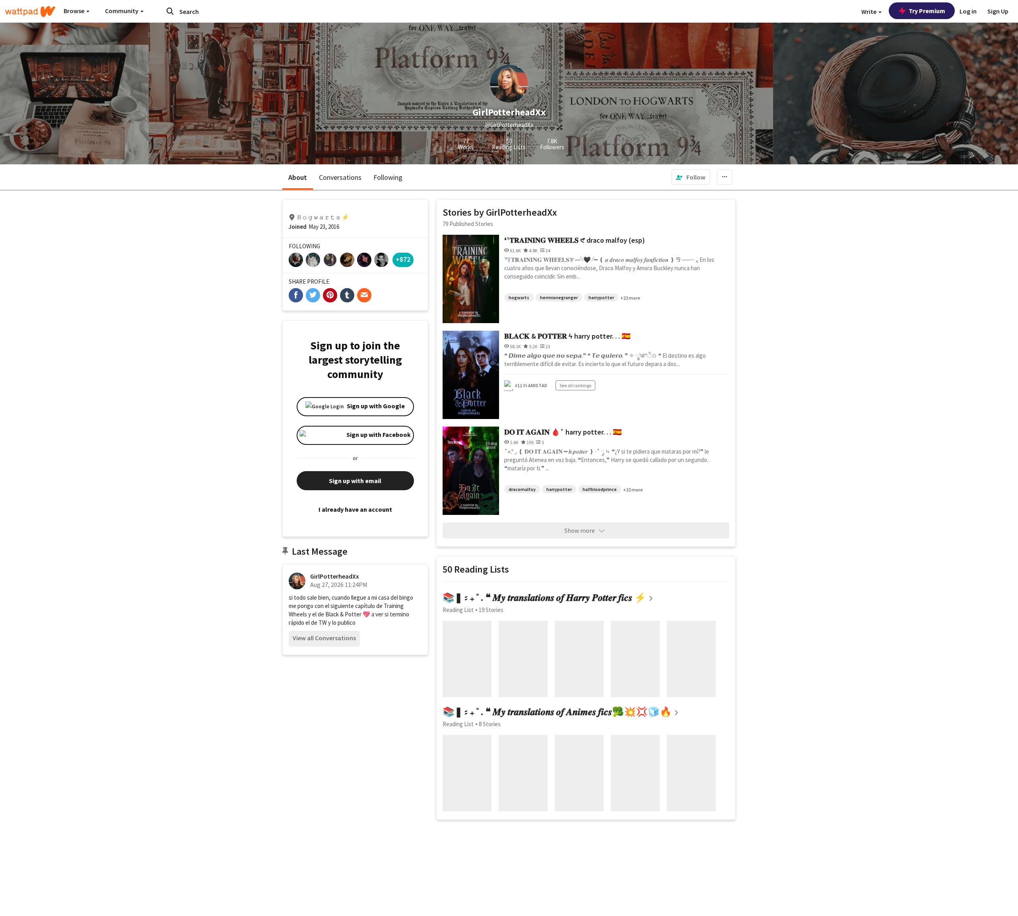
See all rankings (575, 385)
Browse (74, 11)
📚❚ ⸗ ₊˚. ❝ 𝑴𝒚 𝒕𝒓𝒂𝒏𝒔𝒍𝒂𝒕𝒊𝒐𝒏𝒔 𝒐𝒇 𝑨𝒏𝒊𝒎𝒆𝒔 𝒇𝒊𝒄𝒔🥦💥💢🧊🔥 (557, 712)
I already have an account (355, 509)
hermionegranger (559, 297)
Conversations (340, 177)
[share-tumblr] (347, 295)
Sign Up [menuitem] (997, 11)
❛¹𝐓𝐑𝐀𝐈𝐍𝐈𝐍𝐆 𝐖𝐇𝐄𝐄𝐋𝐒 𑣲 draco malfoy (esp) (574, 240)
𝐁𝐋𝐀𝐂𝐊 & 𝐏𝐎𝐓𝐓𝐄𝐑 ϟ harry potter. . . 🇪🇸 (567, 336)
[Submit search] (170, 11)
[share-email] (364, 295)
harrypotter (601, 297)
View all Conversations (324, 638)
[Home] (30, 11)
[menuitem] (690, 177)
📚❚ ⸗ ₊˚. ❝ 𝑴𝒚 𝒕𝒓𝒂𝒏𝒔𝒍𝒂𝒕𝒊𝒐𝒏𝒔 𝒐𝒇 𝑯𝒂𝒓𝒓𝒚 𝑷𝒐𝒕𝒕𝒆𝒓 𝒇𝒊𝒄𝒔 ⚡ (544, 597)
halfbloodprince (600, 489)
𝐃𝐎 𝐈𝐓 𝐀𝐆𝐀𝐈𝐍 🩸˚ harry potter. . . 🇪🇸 (563, 432)
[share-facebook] (296, 295)
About (297, 177)
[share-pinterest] (330, 295)
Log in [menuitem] (968, 11)
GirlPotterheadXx (334, 576)
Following (387, 177)
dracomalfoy (522, 489)
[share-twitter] (313, 295)
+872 (403, 259)
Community (122, 11)
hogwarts (519, 297)
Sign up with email (355, 481)
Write (869, 12)
